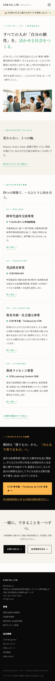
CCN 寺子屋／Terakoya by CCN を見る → (27, 488)
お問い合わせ (8, 656)
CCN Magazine (9, 639)
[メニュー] (49, 5)
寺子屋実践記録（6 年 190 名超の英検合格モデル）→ (26, 499)
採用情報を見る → (39, 549)
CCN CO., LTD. (17, 5)
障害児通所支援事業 (11, 612)
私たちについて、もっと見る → (15, 164)
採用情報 (6, 652)
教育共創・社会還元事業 (12, 621)
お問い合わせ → (14, 549)
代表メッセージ (9, 648)
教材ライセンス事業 (10, 625)
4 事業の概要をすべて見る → (15, 416)
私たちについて (9, 644)
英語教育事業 (8, 617)
